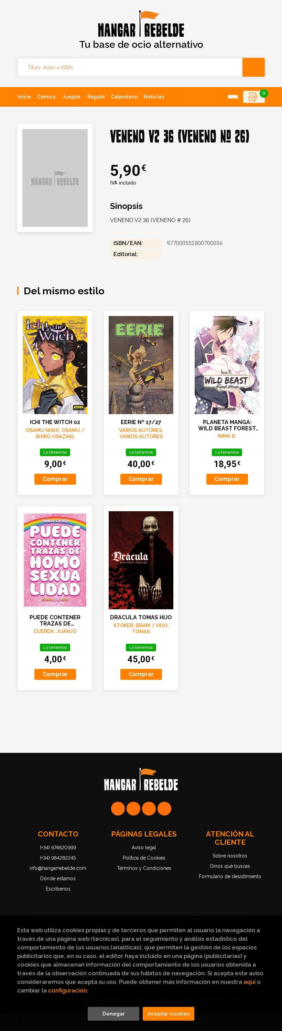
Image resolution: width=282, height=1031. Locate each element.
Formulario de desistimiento (230, 876)
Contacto (58, 834)
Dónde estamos (58, 878)
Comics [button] (46, 96)
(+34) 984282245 (58, 858)
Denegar (113, 1014)
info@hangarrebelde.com (58, 868)
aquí (249, 981)
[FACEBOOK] (164, 809)
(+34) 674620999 (58, 847)
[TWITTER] (149, 809)
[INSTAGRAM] (133, 809)
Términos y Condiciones (144, 868)
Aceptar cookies (169, 1014)
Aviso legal (144, 847)
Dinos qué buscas (230, 866)
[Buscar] (253, 67)
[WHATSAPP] (118, 809)
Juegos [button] (71, 96)
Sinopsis (126, 206)
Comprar (55, 479)
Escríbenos (58, 889)
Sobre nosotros (230, 856)
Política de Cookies (144, 858)
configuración (67, 990)
